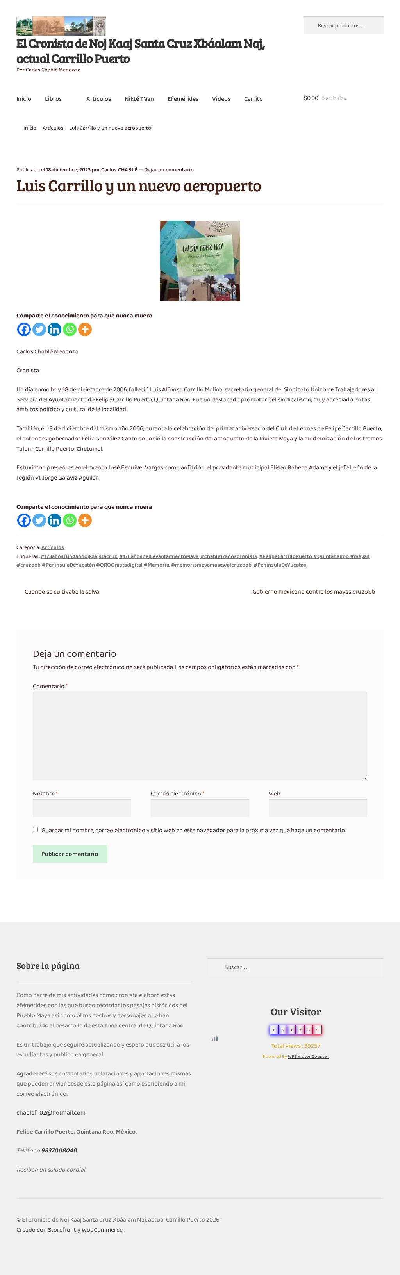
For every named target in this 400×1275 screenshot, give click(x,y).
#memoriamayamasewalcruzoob (211, 565)
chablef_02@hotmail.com (51, 1113)
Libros (53, 99)
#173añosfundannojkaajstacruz (79, 556)
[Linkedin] (54, 329)
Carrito (253, 99)
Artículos (98, 99)
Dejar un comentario (169, 170)
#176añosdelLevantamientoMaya (158, 556)
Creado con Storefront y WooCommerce (69, 1230)
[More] (85, 329)
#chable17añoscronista (228, 556)
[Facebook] (24, 329)
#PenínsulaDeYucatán (280, 565)
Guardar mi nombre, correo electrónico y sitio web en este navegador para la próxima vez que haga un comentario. (193, 831)
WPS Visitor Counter (308, 1057)
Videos (221, 99)
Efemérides (183, 99)
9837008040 (59, 1151)
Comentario (50, 686)
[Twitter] (39, 329)
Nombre (45, 794)
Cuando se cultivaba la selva (61, 592)
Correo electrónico (177, 794)
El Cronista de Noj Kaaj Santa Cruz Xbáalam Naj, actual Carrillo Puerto (140, 50)
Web (274, 794)
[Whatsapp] (70, 329)
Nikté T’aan (139, 99)
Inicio (23, 99)
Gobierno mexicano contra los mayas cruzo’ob (313, 592)
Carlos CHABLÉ (119, 170)
